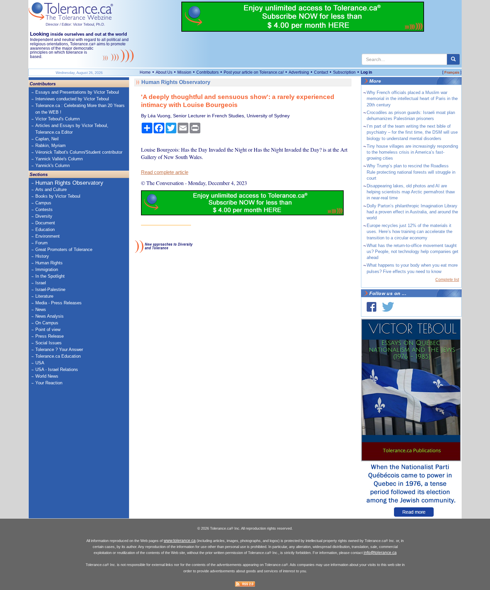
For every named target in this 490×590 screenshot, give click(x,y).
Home (145, 72)
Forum (41, 242)
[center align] (453, 59)
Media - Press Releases (58, 302)
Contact (321, 72)
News (40, 309)
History (42, 256)
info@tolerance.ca (380, 552)
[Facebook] (371, 307)
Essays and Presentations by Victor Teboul (77, 92)
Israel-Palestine (50, 289)
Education (45, 229)
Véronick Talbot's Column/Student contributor (78, 152)
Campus (43, 202)
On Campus (46, 322)
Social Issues (48, 342)
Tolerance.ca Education (58, 356)
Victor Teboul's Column (57, 118)
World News (46, 376)
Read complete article (164, 172)
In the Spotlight (50, 276)
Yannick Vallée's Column (59, 158)
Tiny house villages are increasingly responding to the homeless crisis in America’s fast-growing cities (412, 152)
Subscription (344, 72)
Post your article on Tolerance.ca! (254, 72)
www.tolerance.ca (180, 540)
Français (451, 72)
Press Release (49, 336)
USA (39, 362)
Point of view (47, 329)
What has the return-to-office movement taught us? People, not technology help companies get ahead (412, 251)
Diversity (43, 216)
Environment (47, 236)
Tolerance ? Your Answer (59, 349)
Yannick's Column (52, 165)
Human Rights (49, 262)
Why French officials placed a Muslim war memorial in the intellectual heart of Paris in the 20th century (412, 98)
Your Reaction (48, 382)
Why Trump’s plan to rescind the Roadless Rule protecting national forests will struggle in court (411, 171)
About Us (164, 72)
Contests (44, 209)
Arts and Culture (51, 189)
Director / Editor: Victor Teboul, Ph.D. (75, 24)
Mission (184, 72)
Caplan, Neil (47, 138)
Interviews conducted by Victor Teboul (72, 98)
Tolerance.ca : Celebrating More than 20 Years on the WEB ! (80, 109)
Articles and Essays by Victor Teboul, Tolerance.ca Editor (71, 129)
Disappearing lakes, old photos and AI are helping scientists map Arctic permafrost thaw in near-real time (411, 191)
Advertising (299, 72)
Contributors (207, 72)
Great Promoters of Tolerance (63, 249)
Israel (40, 282)
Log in (366, 72)
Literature (44, 296)
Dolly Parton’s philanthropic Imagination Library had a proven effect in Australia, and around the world (412, 211)
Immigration (46, 269)
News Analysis (49, 316)
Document (45, 222)
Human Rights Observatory (69, 183)
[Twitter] (388, 307)
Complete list (447, 279)
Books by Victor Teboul (57, 196)
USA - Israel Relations (56, 369)
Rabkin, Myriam (50, 145)
